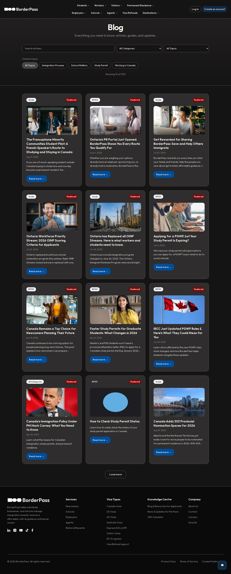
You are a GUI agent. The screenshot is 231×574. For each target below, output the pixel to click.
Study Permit (101, 65)
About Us (193, 506)
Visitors (115, 5)
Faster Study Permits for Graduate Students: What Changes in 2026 (115, 331)
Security (192, 522)
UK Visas (111, 517)
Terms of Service (189, 561)
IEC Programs (114, 538)
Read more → (36, 178)
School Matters (79, 65)
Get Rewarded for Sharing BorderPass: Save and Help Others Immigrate (178, 144)
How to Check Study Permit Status (115, 421)
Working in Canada (125, 65)
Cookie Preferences (213, 561)
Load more (115, 474)
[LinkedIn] (8, 530)
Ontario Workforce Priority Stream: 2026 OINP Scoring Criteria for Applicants (46, 240)
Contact (192, 511)
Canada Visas (114, 506)
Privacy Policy (168, 561)
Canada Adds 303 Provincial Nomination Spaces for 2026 (174, 423)
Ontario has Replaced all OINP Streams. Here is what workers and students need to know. (115, 240)
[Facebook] (32, 530)
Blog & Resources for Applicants (164, 506)
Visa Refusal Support (118, 544)
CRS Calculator (155, 517)
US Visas (111, 511)
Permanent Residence (139, 5)
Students (82, 5)
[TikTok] (27, 530)
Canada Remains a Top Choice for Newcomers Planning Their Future (51, 331)
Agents (111, 12)
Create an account (214, 9)
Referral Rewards (75, 527)
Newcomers (72, 506)
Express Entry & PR (117, 527)
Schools (95, 12)
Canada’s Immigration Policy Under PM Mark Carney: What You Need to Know (51, 425)
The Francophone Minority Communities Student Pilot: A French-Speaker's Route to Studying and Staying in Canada (49, 146)
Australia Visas (115, 522)
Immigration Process (53, 65)
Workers (99, 5)
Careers (192, 517)
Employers (78, 12)
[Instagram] (14, 530)
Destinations (150, 12)
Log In (195, 9)
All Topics (30, 65)
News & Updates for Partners (163, 511)
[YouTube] (21, 530)
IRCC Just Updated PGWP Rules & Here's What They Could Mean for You (178, 333)
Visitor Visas (113, 533)
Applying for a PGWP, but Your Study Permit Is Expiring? (175, 238)
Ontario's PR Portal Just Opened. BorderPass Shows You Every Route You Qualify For (115, 144)
